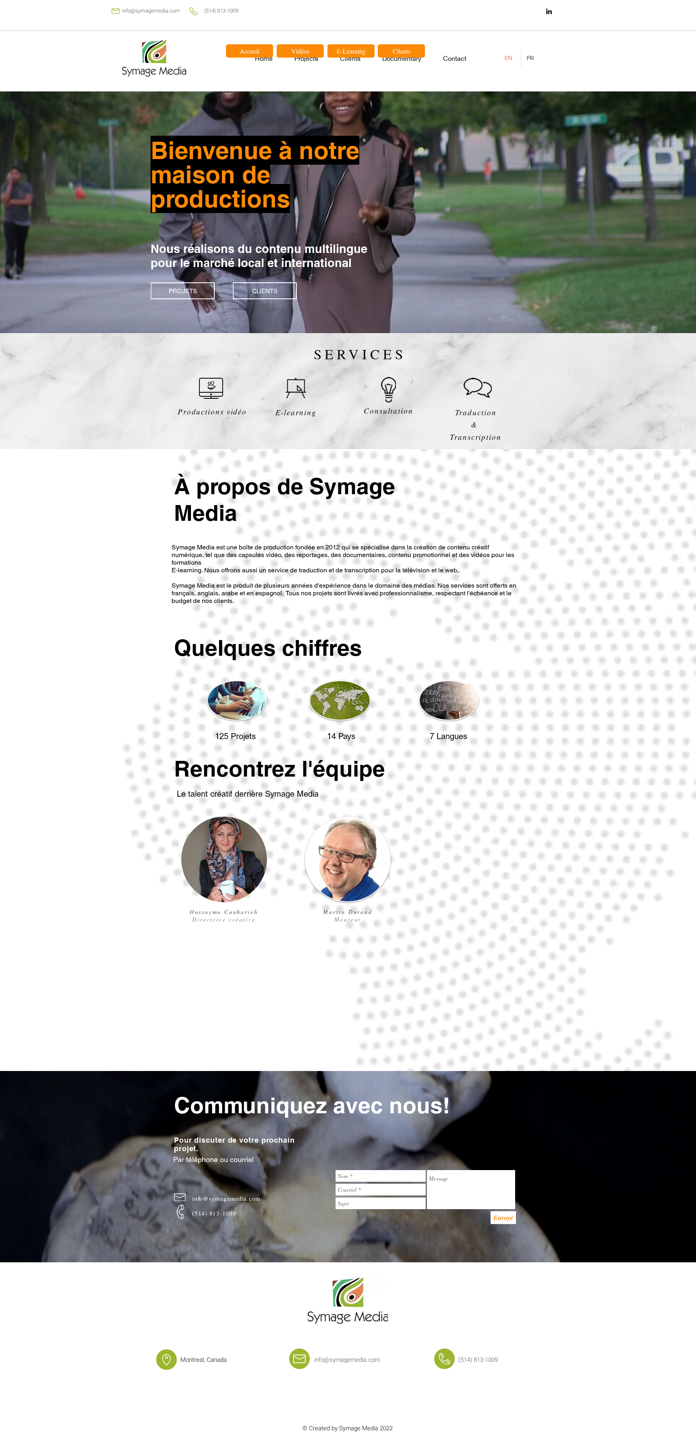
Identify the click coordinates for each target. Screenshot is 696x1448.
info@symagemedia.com (151, 11)
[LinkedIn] (549, 11)
